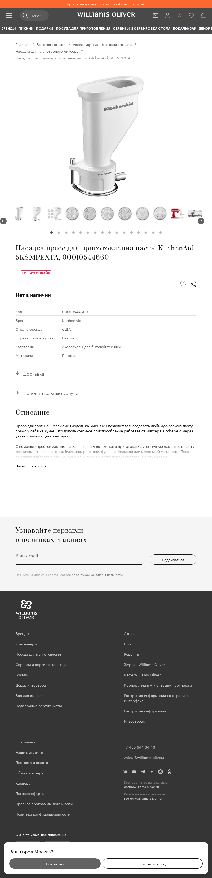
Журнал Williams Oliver (144, 664)
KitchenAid (71, 320)
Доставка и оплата (32, 762)
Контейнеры (26, 643)
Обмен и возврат (30, 772)
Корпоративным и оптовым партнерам (158, 685)
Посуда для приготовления (83, 28)
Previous (3, 221)
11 (124, 232)
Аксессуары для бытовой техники (102, 44)
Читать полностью (31, 465)
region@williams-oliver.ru (143, 798)
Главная (22, 44)
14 (145, 232)
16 (160, 232)
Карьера (23, 783)
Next (201, 221)
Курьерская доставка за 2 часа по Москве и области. (106, 3)
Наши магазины (29, 752)
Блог (128, 643)
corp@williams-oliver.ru (141, 786)
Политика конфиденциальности (43, 814)
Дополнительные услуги (50, 392)
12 (131, 232)
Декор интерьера (31, 685)
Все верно (55, 863)
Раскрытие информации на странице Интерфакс (156, 697)
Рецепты (131, 654)
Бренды (8, 28)
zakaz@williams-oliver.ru (145, 757)
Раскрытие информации (145, 710)
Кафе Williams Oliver (142, 674)
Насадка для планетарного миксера (47, 51)
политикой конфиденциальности (98, 574)
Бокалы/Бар (184, 28)
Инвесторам (135, 721)
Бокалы (22, 674)
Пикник (25, 28)
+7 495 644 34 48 (139, 747)
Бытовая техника (51, 44)
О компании (26, 741)
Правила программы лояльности (44, 803)
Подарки (44, 28)
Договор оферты (30, 793)
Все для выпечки (30, 695)
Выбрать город (152, 863)
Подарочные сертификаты (39, 705)
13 (138, 232)
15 (153, 232)
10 (116, 232)
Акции (129, 633)
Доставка (33, 373)
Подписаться (173, 559)
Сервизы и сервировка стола (141, 28)
